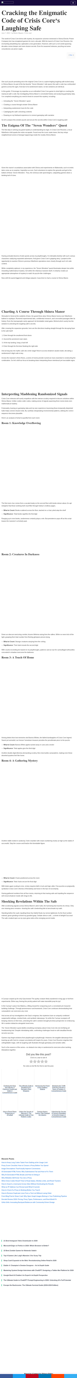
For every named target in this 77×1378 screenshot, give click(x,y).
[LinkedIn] (44, 1376)
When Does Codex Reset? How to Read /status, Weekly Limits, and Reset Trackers (31, 1181)
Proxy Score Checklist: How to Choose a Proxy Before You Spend (25, 1165)
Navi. (71, 55)
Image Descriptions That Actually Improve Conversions (21, 1168)
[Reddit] (57, 1376)
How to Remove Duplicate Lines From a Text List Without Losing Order (27, 1193)
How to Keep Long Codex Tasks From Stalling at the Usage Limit (25, 1162)
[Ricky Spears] (8, 2)
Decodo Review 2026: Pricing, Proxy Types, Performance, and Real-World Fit (29, 1199)
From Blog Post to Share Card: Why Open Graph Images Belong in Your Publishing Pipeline (34, 1196)
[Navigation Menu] (73, 3)
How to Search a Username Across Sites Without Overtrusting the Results (28, 1184)
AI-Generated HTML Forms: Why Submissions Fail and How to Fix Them (27, 1171)
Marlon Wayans (18, 33)
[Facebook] (6, 1376)
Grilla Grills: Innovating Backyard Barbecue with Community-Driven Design (28, 1202)
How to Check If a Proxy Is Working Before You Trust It (21, 1190)
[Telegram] (70, 1376)
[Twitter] (19, 1376)
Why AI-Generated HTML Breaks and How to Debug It (21, 1175)
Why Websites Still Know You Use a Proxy (17, 1178)
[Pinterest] (32, 1376)
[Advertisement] (38, 76)
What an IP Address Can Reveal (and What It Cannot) (21, 1187)
